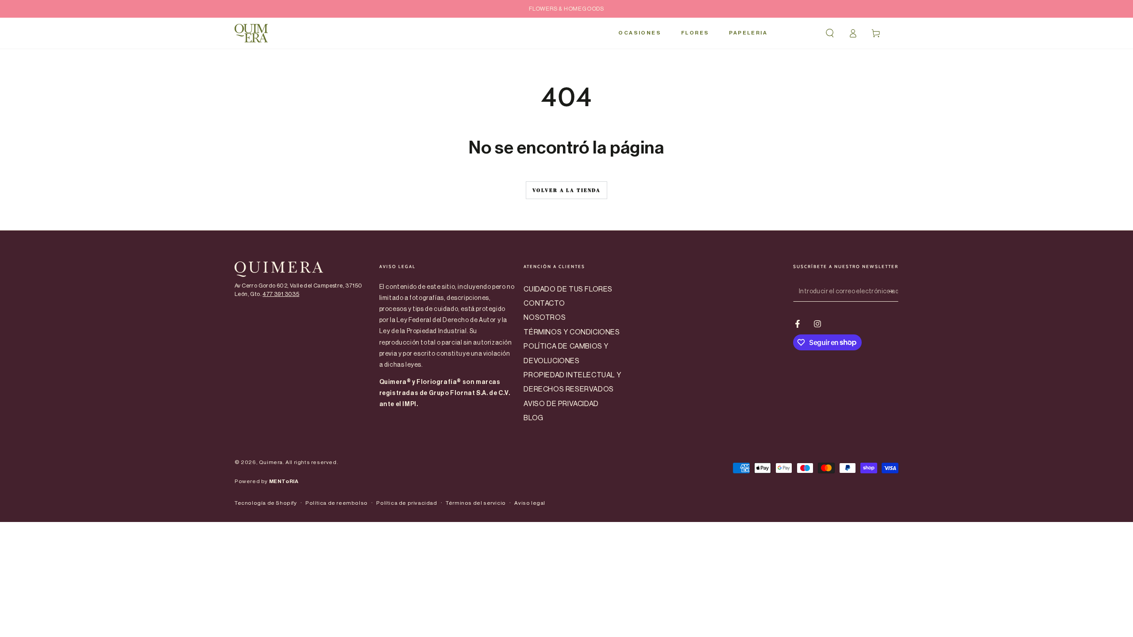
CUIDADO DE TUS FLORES (568, 289)
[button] (829, 33)
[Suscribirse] (893, 291)
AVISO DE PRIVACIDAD (561, 403)
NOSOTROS (545, 317)
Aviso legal (529, 503)
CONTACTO (544, 303)
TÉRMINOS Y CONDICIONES (572, 332)
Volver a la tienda (566, 190)
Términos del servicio (476, 503)
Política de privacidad (406, 503)
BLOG (533, 418)
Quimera (271, 462)
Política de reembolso (336, 503)
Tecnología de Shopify (266, 503)
